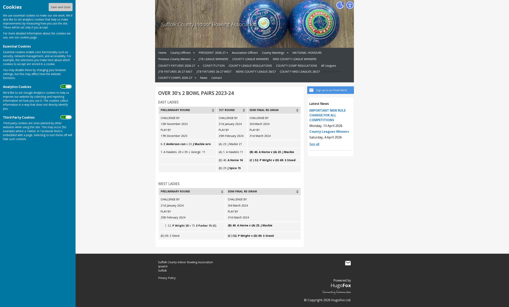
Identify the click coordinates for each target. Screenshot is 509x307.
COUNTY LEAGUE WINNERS (250, 59)
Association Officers (245, 53)
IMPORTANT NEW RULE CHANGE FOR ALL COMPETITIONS (327, 115)
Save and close (60, 7)
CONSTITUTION (214, 65)
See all (314, 144)
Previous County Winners (174, 59)
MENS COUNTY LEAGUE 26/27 (256, 71)
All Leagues (328, 65)
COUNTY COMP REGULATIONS (296, 65)
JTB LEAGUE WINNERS (213, 59)
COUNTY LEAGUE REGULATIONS (250, 65)
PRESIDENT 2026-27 (212, 53)
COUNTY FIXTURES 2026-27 (176, 65)
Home (162, 53)
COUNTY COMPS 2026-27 (175, 78)
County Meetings (273, 53)
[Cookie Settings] (340, 5)
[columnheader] (187, 110)
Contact (216, 78)
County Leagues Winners (329, 131)
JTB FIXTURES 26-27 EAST (175, 71)
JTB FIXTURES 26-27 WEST (214, 71)
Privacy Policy (167, 278)
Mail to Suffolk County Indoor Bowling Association (348, 263)
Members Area (331, 71)
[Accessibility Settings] (350, 5)
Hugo (341, 285)
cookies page (28, 37)
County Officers (180, 53)
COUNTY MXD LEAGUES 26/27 (300, 71)
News (203, 78)
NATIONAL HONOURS (307, 53)
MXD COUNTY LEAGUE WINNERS (295, 59)
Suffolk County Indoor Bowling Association (209, 24)
